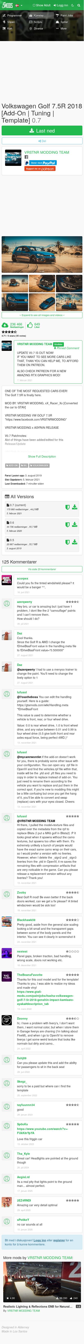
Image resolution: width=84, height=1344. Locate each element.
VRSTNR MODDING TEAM (46, 152)
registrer (59, 1240)
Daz (19, 633)
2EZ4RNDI (24, 1200)
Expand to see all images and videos (42, 315)
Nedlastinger (17, 327)
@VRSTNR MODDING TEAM (36, 821)
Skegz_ (22, 1081)
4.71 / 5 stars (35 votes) (14, 336)
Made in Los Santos (14, 1331)
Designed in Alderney (15, 1327)
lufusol (22, 692)
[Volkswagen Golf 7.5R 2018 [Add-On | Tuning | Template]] (42, 254)
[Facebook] (26, 157)
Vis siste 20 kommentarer (42, 569)
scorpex (22, 578)
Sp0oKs (22, 1124)
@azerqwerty (26, 669)
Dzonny (22, 1018)
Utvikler (58, 344)
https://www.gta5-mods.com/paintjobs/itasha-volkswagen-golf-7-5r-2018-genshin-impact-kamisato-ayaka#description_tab (45, 998)
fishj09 (21, 1058)
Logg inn (40, 1240)
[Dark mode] (72, 5)
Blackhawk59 (26, 920)
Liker (37, 327)
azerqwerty (24, 602)
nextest (22, 951)
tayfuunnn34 (26, 1105)
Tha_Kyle (23, 1154)
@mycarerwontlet (29, 757)
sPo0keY (23, 1220)
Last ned (45, 130)
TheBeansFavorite (30, 975)
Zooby (21, 892)
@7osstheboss (27, 697)
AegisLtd (23, 1177)
